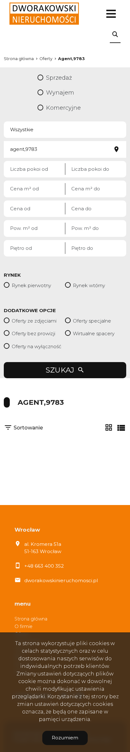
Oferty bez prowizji (33, 333)
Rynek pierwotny (31, 285)
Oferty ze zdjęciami (34, 321)
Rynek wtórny (89, 285)
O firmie (23, 626)
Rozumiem (65, 738)
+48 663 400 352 (44, 566)
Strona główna (31, 619)
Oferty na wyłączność (36, 346)
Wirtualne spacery (94, 333)
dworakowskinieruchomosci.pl (61, 580)
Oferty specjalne (92, 321)
